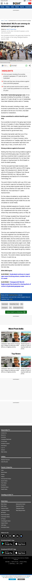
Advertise (3, 437)
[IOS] (24, 0)
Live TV (3, 447)
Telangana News (20, 508)
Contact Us (4, 433)
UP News (3, 518)
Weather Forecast (5, 459)
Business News (4, 487)
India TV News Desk (11, 29)
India (12, 7)
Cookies (3, 576)
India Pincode (4, 461)
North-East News (5, 514)
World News (4, 472)
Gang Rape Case (14, 304)
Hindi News (4, 445)
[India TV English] (17, 3)
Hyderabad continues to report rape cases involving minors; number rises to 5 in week (15, 276)
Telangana (4, 307)
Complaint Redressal (6, 439)
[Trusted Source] (13, 65)
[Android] (25, 0)
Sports (22, 7)
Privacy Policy (23, 561)
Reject (21, 579)
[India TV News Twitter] (29, 0)
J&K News (3, 525)
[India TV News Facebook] (27, 0)
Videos (8, 7)
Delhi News (4, 506)
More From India (16, 329)
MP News (3, 512)
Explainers (3, 485)
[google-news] (21, 535)
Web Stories (4, 452)
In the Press (4, 441)
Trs (10, 307)
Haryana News (4, 508)
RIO (18, 563)
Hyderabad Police (18, 307)
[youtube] (13, 535)
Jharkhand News (5, 510)
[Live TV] (29, 3)
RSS (21, 563)
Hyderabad (5, 304)
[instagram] (10, 535)
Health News (4, 489)
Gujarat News (4, 523)
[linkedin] (17, 535)
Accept (12, 579)
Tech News (4, 483)
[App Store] (20, 544)
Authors (3, 449)
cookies (27, 577)
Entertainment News (6, 478)
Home (2, 7)
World (17, 7)
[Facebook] (2, 535)
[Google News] (5, 65)
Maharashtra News (20, 504)
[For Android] (7, 553)
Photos (2, 474)
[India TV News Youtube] (30, 0)
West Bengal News (20, 510)
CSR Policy (12, 563)
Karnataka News (5, 527)
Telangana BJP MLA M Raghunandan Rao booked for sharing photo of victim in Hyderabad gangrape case (16, 284)
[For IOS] (20, 553)
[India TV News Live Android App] (7, 544)
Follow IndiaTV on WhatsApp (15, 312)
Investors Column (5, 443)
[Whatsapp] (26, 66)
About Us (3, 435)
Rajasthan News (20, 506)
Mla (22, 304)
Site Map (7, 561)
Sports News (4, 480)
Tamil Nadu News (5, 516)
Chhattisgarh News (5, 521)
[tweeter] (6, 535)
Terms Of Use (14, 561)
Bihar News (4, 504)
